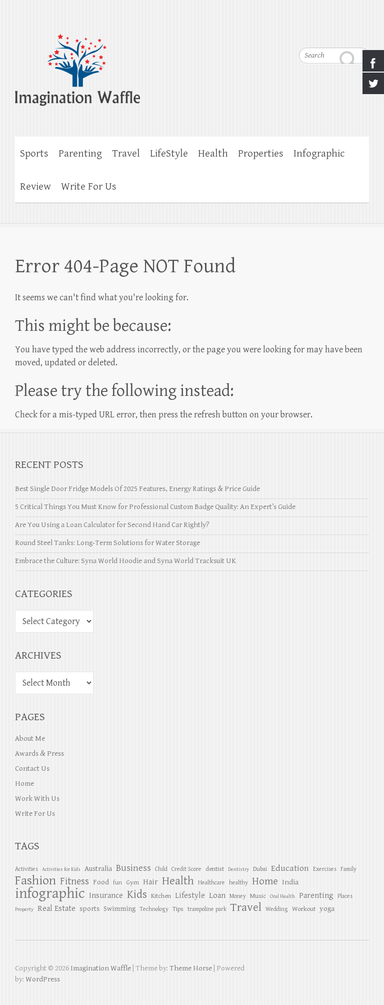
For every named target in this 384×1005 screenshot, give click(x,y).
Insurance (106, 895)
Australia (98, 868)
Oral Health (282, 896)
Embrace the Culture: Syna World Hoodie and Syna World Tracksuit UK (125, 561)
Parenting (80, 154)
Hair (150, 882)
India (290, 882)
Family (348, 868)
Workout (304, 909)
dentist (215, 869)
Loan (217, 895)
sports (90, 908)
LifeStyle (169, 154)
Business (133, 867)
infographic (50, 893)
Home (24, 783)
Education (290, 868)
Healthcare (211, 882)
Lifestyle (190, 895)
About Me (30, 738)
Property (24, 909)
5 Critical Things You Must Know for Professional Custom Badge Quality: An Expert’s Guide (155, 506)
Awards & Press (39, 753)
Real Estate (57, 908)
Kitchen (161, 896)
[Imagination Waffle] (192, 63)
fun (117, 882)
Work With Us (37, 798)
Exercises (324, 868)
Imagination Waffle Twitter (361, 30)
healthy (238, 882)
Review (35, 187)
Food (101, 882)
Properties (261, 154)
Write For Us (88, 187)
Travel (126, 154)
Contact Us (32, 768)
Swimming (120, 908)
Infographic (319, 154)
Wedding (277, 908)
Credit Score (187, 868)
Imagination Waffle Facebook (341, 30)
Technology (154, 908)
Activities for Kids (61, 869)
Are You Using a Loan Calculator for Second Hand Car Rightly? (112, 525)
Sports (34, 154)
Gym (132, 882)
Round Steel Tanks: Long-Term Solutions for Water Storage (107, 543)
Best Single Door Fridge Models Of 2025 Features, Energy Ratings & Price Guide (137, 488)
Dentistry (238, 869)
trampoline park (207, 908)
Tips (178, 909)
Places (345, 895)
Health (213, 154)
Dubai (260, 868)
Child (161, 868)
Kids (137, 894)
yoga (327, 908)
